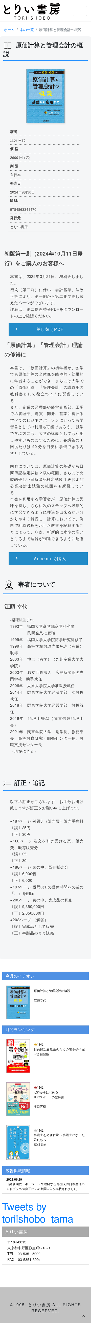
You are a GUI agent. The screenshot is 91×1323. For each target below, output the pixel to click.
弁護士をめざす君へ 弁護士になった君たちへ (59, 1135)
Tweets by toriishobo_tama (37, 1212)
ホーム (9, 29)
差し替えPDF (50, 329)
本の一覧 (27, 29)
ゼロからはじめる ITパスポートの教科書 (49, 1092)
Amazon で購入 (50, 558)
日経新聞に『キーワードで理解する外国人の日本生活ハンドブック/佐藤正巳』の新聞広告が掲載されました (45, 1186)
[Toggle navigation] (80, 11)
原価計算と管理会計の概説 (52, 990)
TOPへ (83, 1315)
